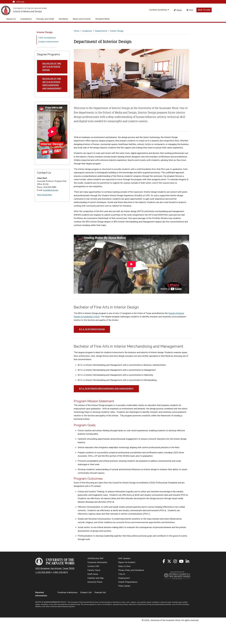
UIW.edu (20, 1)
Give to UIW (204, 10)
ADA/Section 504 (95, 558)
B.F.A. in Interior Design (92, 329)
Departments (101, 30)
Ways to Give (124, 566)
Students (63, 19)
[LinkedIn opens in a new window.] (187, 561)
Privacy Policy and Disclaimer (131, 570)
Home (76, 30)
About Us (11, 19)
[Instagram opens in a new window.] (175, 561)
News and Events (82, 19)
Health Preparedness (127, 582)
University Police (94, 582)
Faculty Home (93, 570)
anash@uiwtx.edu (50, 190)
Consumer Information (97, 562)
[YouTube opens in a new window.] (181, 561)
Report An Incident (126, 562)
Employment (124, 578)
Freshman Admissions (68, 592)
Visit (191, 10)
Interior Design (45, 32)
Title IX (121, 574)
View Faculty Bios (44, 195)
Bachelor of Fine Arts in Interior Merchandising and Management (52, 83)
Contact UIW (93, 566)
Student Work (102, 19)
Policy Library (124, 586)
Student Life (86, 592)
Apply (179, 10)
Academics (26, 19)
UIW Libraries (124, 558)
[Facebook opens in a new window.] (164, 561)
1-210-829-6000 (43, 572)
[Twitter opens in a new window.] (169, 561)
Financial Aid (100, 592)
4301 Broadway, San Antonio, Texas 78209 (54, 568)
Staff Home (92, 574)
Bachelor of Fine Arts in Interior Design (51, 66)
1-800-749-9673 (60, 572)
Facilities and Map (95, 578)
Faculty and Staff (45, 19)
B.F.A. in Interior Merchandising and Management (106, 388)
